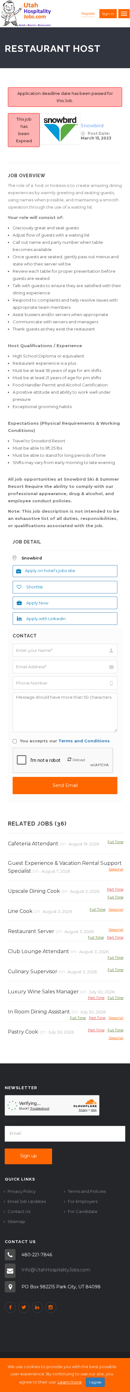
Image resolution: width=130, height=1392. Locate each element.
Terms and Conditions (84, 740)
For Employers (83, 1201)
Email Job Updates (27, 1201)
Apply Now (37, 602)
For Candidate (83, 1211)
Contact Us (19, 1211)
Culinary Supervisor (32, 971)
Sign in (108, 14)
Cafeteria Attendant (33, 844)
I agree (95, 1382)
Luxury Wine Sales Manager (43, 992)
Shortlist (34, 586)
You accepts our (64, 740)
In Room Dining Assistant (39, 1012)
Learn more (70, 1381)
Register (88, 13)
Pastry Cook (23, 1032)
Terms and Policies (87, 1191)
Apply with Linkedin (46, 618)
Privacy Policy (22, 1191)
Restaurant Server (31, 931)
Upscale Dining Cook (34, 891)
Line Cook (20, 911)
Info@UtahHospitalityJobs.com (55, 1270)
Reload (79, 759)
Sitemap (16, 1221)
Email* (11, 1120)
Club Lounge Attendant (38, 951)
